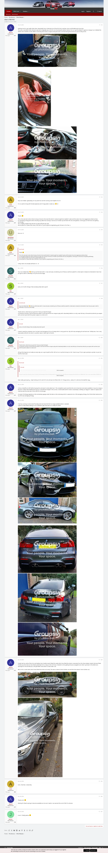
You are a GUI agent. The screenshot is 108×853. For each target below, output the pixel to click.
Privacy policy (95, 847)
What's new (16, 11)
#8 (101, 298)
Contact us (80, 847)
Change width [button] (10, 847)
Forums (8, 11)
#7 (101, 283)
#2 (101, 197)
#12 (101, 384)
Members (25, 11)
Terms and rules (87, 847)
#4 (101, 229)
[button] (20, 11)
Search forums (15, 14)
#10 (101, 337)
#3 (101, 212)
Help (100, 847)
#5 (101, 244)
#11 (101, 358)
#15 (101, 781)
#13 (101, 400)
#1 (101, 25)
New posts (8, 14)
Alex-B (7, 21)
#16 (101, 796)
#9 (101, 319)
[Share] (100, 25)
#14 (101, 659)
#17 (101, 811)
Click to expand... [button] (60, 370)
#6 (101, 268)
